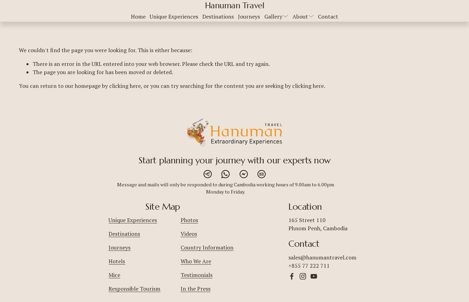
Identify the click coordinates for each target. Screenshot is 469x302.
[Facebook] (291, 276)
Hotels (116, 261)
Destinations (218, 16)
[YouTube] (313, 276)
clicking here (125, 86)
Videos (189, 233)
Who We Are (196, 261)
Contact (328, 16)
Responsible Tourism (134, 288)
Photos (189, 220)
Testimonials (197, 275)
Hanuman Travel (234, 5)
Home (138, 16)
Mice (114, 275)
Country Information (207, 247)
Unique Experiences (174, 16)
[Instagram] (302, 276)
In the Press (195, 288)
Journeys (249, 16)
